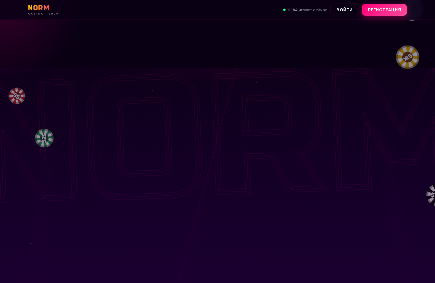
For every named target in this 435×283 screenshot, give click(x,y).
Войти (344, 9)
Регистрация (384, 9)
